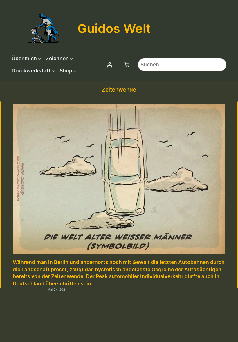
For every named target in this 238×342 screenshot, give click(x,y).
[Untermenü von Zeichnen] (71, 58)
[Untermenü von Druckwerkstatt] (53, 70)
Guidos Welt (114, 28)
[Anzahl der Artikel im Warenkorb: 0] (126, 64)
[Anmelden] (109, 64)
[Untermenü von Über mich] (39, 58)
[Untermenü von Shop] (75, 70)
